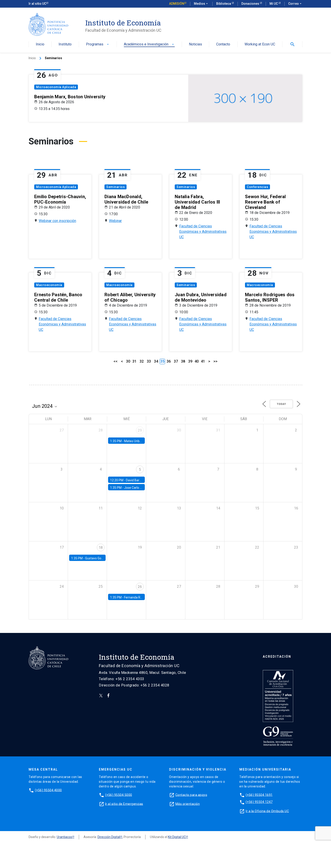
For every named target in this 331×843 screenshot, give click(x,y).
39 (190, 361)
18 (101, 547)
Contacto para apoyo (191, 794)
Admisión (176, 3)
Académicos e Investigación (149, 44)
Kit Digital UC (177, 837)
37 (176, 361)
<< (115, 361)
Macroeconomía (49, 285)
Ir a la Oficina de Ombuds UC (267, 811)
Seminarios (115, 187)
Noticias (195, 44)
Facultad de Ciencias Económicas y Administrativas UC (203, 231)
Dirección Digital (108, 837)
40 (197, 361)
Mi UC (274, 3)
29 (140, 430)
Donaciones (250, 3)
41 (203, 361)
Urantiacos (64, 837)
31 (134, 361)
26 (140, 587)
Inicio (40, 44)
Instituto (65, 44)
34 (156, 361)
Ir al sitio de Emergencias (124, 803)
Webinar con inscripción (57, 221)
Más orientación (187, 803)
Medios (201, 3)
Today (281, 404)
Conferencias (257, 187)
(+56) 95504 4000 (48, 790)
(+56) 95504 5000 (118, 794)
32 (142, 361)
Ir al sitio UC (37, 3)
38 (183, 361)
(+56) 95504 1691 (259, 794)
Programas (98, 44)
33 (149, 361)
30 (128, 361)
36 (169, 361)
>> (215, 361)
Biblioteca (224, 3)
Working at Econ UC (260, 44)
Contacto (223, 44)
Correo (295, 3)
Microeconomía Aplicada (56, 87)
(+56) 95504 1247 (259, 801)
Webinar (115, 221)
